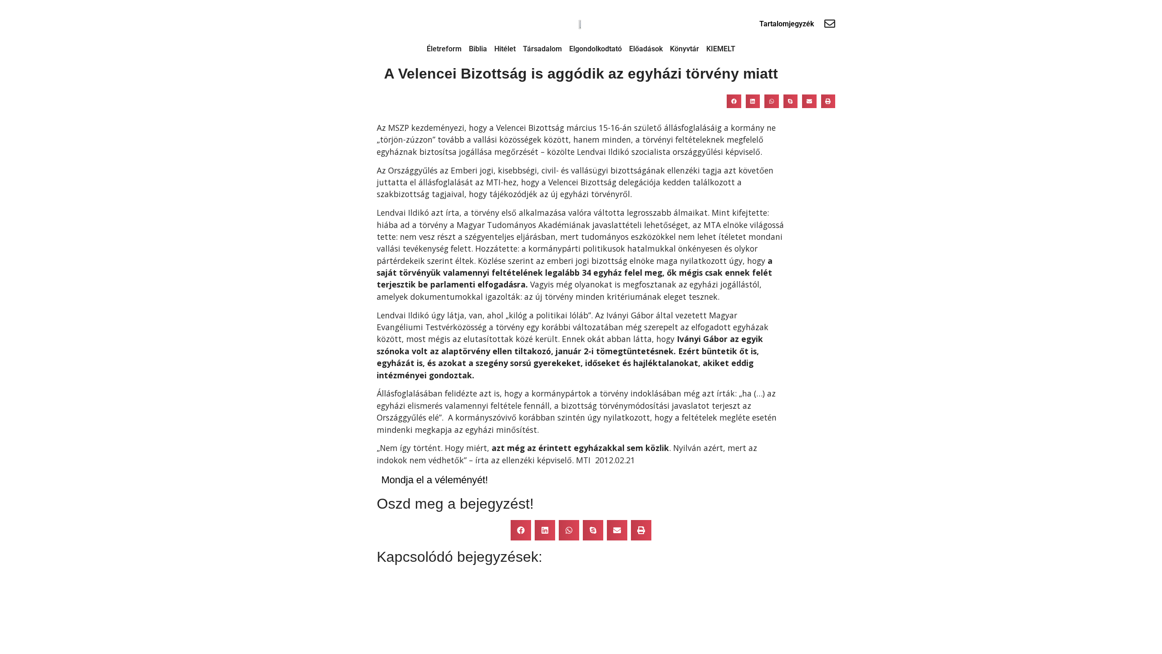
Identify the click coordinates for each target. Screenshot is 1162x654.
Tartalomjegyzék (786, 24)
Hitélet (505, 49)
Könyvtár (684, 49)
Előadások (646, 49)
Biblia (478, 49)
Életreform (444, 49)
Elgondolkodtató (595, 49)
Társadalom (542, 49)
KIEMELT (720, 49)
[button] (734, 101)
